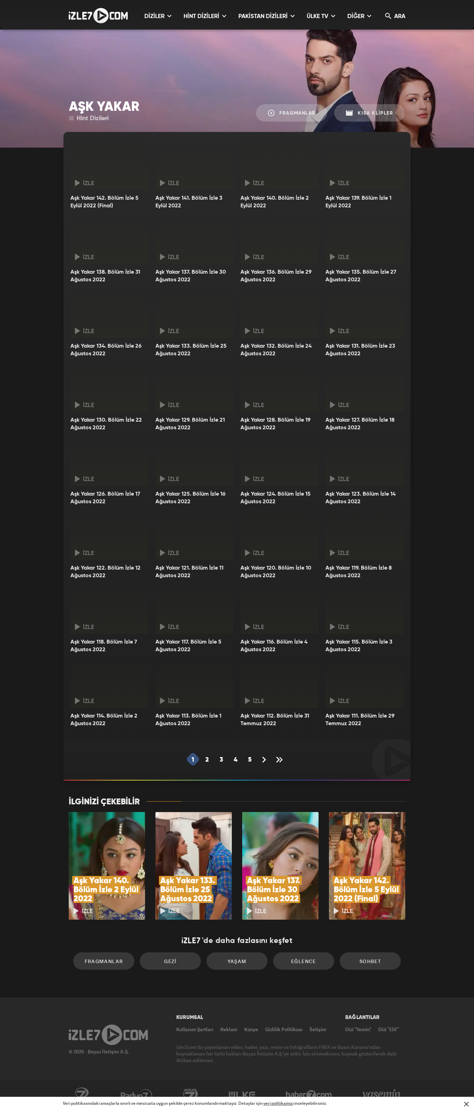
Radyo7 (136, 1095)
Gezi (170, 961)
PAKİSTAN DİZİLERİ (263, 16)
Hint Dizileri (92, 118)
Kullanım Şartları (194, 1029)
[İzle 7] (98, 15)
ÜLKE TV (318, 16)
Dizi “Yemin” (358, 1029)
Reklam (228, 1029)
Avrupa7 (190, 1095)
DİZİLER (155, 16)
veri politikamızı (278, 1103)
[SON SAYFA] (280, 760)
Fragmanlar (296, 113)
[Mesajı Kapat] (466, 1104)
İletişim (318, 1029)
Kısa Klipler (374, 113)
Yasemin (382, 1095)
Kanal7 (81, 1095)
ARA (399, 16)
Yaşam (237, 961)
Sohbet (370, 961)
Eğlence (303, 961)
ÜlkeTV (242, 1095)
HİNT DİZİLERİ (202, 16)
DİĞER (356, 16)
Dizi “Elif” (388, 1029)
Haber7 (309, 1095)
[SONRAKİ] (264, 760)
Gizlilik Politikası (284, 1029)
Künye (251, 1029)
